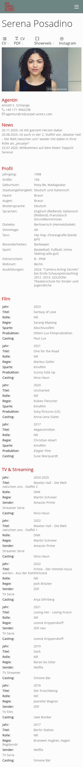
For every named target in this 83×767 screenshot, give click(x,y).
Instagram (67, 43)
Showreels (43, 43)
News (7, 125)
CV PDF (19, 41)
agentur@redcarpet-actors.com (16, 114)
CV (4, 43)
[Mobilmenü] (76, 6)
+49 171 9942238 (16, 110)
